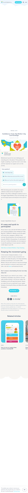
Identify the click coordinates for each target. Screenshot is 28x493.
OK (24, 489)
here (10, 266)
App (18, 2)
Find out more (17, 491)
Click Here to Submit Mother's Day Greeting (12, 248)
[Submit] (24, 184)
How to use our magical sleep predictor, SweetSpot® (8, 348)
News (16, 130)
